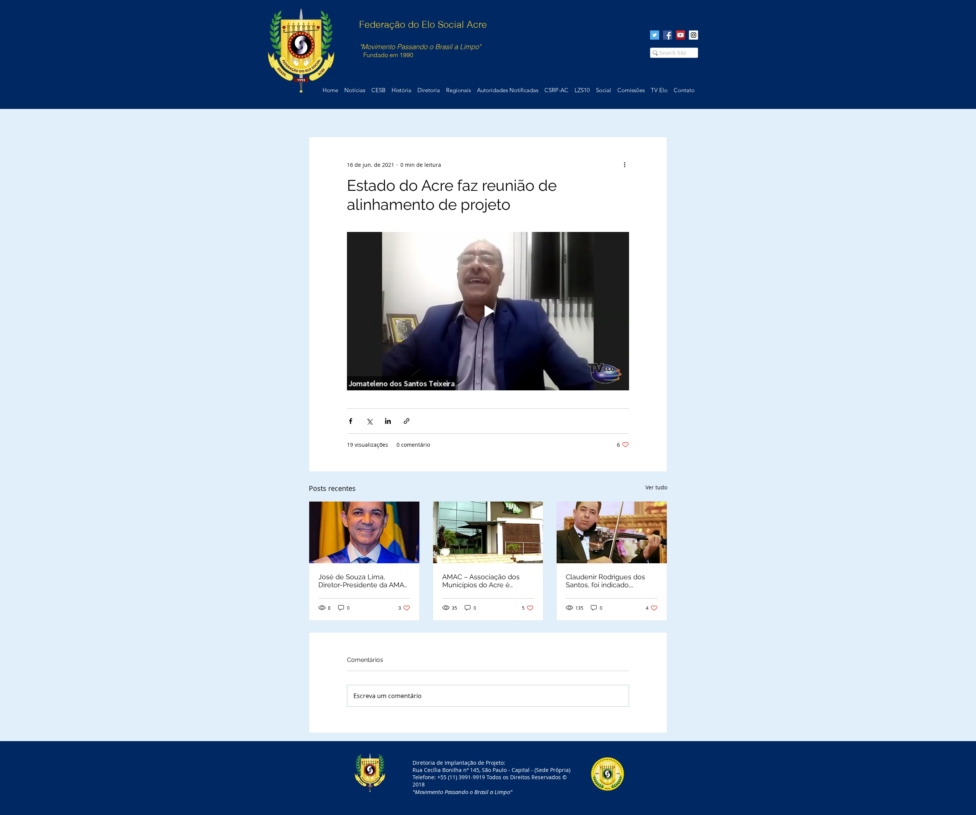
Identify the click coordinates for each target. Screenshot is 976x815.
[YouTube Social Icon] (680, 35)
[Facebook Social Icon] (667, 35)
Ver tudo (656, 487)
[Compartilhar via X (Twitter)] (369, 421)
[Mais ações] (624, 164)
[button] (684, 90)
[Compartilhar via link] (406, 421)
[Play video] (488, 311)
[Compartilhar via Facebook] (350, 421)
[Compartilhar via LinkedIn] (388, 421)
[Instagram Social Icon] (693, 35)
